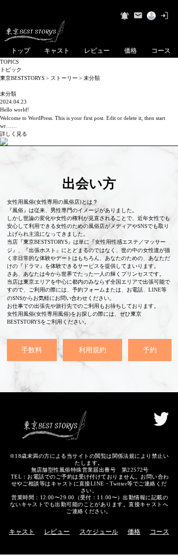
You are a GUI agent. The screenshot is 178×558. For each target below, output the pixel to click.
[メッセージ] (138, 15)
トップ (20, 50)
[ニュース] (124, 15)
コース (161, 50)
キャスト (57, 50)
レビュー (97, 50)
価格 (130, 50)
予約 (150, 350)
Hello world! (14, 109)
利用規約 (92, 350)
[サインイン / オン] (164, 15)
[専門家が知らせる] (151, 15)
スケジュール (99, 531)
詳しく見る (13, 134)
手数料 (31, 350)
